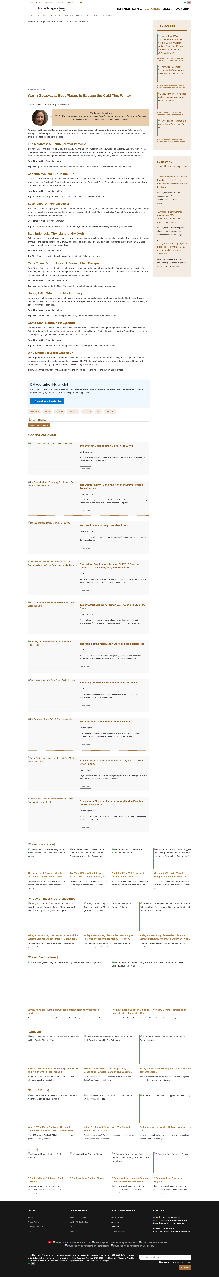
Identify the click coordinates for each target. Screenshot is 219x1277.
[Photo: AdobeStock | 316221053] (52, 811)
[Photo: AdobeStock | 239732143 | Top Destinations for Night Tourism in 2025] (52, 535)
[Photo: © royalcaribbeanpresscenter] (52, 770)
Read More (85, 468)
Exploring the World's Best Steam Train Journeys (108, 682)
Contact (82, 2)
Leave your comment (38, 425)
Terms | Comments (35, 1227)
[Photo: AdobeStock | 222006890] (52, 692)
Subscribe (185, 1267)
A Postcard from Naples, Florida (87, 1178)
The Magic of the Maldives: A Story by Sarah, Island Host (112, 643)
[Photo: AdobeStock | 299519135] (52, 574)
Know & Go (49, 105)
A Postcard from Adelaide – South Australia (46, 1180)
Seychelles (73, 412)
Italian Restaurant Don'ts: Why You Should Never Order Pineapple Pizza (107, 1129)
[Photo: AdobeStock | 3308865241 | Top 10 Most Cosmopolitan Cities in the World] (52, 455)
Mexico (47, 412)
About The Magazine (78, 1217)
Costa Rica (110, 412)
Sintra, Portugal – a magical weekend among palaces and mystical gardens (170, 115)
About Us (34, 2)
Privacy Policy (33, 1222)
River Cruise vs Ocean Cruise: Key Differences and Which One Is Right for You (172, 88)
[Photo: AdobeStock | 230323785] (52, 654)
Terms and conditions (182, 1262)
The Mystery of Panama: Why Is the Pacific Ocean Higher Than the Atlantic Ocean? (46, 876)
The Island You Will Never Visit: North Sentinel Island (128, 875)
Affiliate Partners (118, 1232)
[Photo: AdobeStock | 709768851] (52, 731)
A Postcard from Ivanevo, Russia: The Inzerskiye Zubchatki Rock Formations (130, 1181)
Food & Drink (181, 9)
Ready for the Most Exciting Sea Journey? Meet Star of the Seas (165, 1070)
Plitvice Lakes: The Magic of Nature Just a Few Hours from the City (172, 142)
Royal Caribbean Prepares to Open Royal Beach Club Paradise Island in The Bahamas (108, 1070)
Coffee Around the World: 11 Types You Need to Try (165, 1129)
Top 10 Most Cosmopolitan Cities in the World (106, 445)
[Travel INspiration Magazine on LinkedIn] (154, 1242)
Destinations (152, 9)
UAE (98, 412)
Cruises (167, 9)
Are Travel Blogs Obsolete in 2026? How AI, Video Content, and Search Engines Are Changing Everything (88, 878)
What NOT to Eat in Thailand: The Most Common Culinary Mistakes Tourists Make (51, 1129)
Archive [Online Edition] (79, 1222)
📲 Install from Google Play (47, 401)
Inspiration (123, 9)
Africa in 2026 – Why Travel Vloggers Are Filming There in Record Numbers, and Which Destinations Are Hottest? (169, 878)
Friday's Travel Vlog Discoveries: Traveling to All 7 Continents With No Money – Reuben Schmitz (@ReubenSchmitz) (108, 938)
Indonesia (87, 412)
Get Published (46, 2)
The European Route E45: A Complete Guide (105, 721)
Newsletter (71, 2)
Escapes (137, 9)
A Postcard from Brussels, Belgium (167, 1180)
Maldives (59, 412)
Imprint (30, 1217)
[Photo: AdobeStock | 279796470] (52, 615)
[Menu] (29, 9)
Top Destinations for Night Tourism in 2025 (104, 525)
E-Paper (73, 1227)
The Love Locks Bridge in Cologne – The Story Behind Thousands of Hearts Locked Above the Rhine (149, 1011)
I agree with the (176, 1262)
